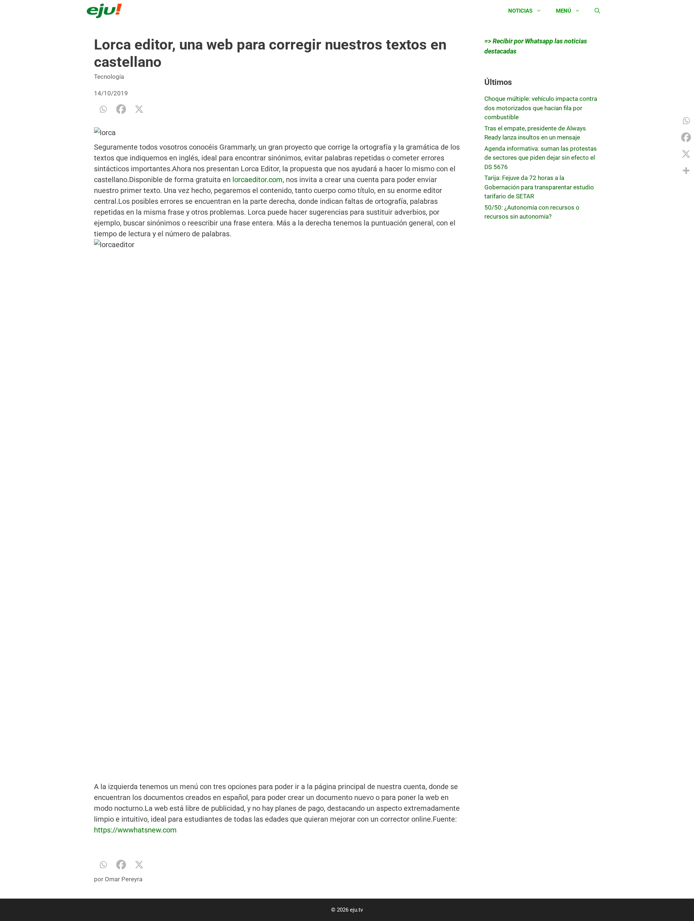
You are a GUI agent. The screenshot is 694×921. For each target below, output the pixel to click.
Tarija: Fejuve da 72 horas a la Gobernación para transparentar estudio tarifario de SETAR (539, 187)
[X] (139, 109)
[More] (686, 170)
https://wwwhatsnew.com (135, 830)
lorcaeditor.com (257, 179)
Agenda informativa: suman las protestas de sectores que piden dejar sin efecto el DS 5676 (540, 158)
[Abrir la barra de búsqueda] (597, 11)
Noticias (520, 11)
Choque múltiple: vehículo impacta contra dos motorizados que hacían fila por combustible (540, 108)
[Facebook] (121, 109)
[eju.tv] (106, 11)
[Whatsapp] (103, 109)
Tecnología (109, 76)
